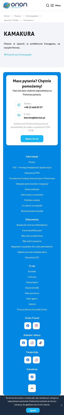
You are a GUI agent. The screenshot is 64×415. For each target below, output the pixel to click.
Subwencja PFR (32, 173)
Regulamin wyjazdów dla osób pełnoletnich (32, 246)
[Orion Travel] (27, 325)
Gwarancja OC (32, 257)
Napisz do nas (32, 138)
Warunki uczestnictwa (32, 235)
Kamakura (28, 20)
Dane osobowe (32, 189)
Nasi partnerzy (32, 293)
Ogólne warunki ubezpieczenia (32, 252)
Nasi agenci (32, 298)
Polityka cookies (32, 200)
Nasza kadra (32, 282)
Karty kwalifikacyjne (32, 230)
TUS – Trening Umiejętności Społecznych (32, 167)
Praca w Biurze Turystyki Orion (32, 309)
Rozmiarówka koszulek (32, 211)
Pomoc (17, 16)
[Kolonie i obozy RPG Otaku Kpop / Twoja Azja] (40, 342)
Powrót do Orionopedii (18, 54)
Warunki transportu (32, 241)
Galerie (32, 304)
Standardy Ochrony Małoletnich (32, 225)
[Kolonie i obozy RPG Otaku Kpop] (23, 342)
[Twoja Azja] (27, 359)
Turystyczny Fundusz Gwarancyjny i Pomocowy (32, 178)
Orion (7, 16)
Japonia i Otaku (11, 20)
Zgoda (33, 410)
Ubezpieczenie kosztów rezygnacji (32, 183)
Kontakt (32, 271)
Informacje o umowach (32, 194)
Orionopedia (32, 16)
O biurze (32, 276)
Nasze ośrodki (32, 287)
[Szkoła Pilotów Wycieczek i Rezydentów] (32, 377)
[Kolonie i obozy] (32, 342)
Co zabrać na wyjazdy (32, 205)
